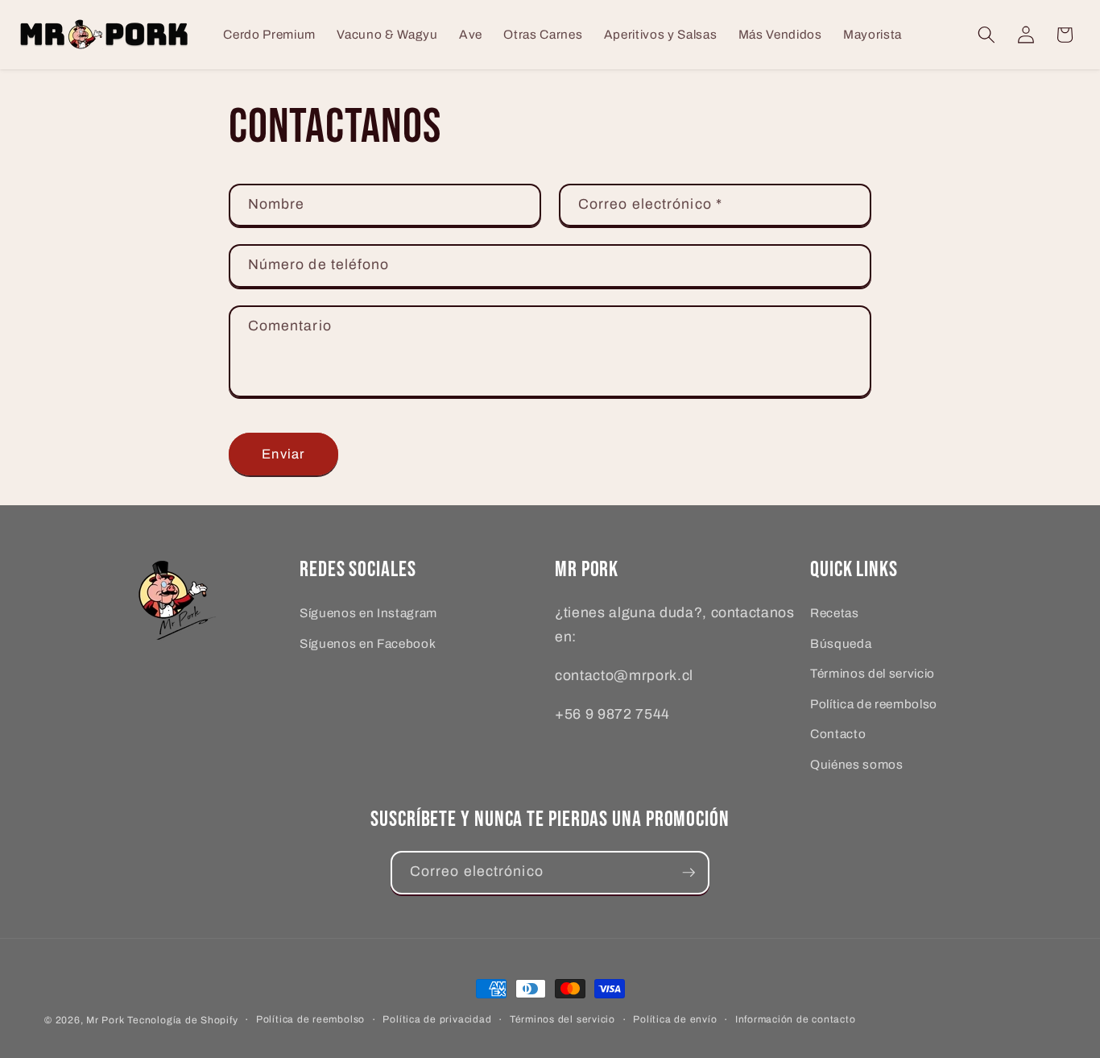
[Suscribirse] (688, 872)
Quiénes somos (857, 764)
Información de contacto (795, 1019)
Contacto (838, 734)
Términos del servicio (872, 673)
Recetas (834, 613)
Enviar (283, 454)
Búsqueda (840, 642)
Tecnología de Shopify (182, 1020)
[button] (986, 34)
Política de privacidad (437, 1019)
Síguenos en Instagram (368, 613)
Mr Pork (105, 1020)
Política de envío (675, 1019)
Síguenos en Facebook (368, 642)
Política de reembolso (873, 703)
